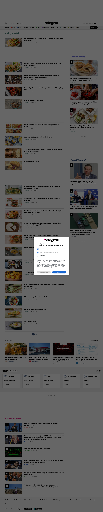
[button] (51, 256)
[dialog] (51, 256)
